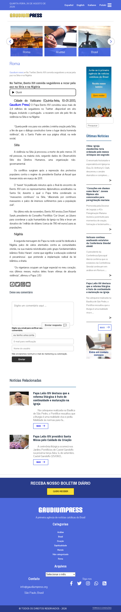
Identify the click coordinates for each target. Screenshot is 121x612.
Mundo (60, 550)
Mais (38, 426)
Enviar (21, 359)
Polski (102, 5)
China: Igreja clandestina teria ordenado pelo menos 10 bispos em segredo (97, 150)
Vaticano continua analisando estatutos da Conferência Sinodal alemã (98, 242)
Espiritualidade (60, 545)
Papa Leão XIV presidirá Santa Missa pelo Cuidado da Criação (52, 438)
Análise (60, 532)
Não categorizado (60, 554)
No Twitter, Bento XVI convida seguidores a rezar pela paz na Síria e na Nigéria (43, 85)
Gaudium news (17, 72)
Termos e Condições (101, 608)
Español (69, 5)
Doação (60, 541)
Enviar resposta (53, 325)
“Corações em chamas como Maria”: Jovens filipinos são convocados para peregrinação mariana (98, 194)
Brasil (60, 536)
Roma (15, 64)
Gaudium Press (19, 105)
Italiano (92, 5)
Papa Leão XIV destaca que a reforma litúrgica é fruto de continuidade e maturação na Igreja (51, 399)
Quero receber (60, 491)
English (80, 5)
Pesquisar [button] (92, 125)
